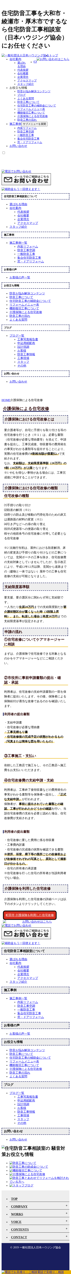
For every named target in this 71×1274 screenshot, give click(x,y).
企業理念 (22, 77)
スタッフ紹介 (25, 84)
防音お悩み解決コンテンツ (33, 91)
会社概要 (22, 73)
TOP (14, 1198)
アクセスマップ (27, 80)
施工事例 (15, 123)
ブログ (21, 94)
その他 (21, 365)
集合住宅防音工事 (28, 138)
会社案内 (15, 59)
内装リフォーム (27, 128)
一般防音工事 (25, 135)
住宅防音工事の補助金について (36, 105)
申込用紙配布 (26, 343)
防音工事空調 (25, 131)
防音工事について (28, 102)
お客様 (21, 350)
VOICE (16, 1222)
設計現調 (23, 346)
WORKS (17, 1214)
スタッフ (23, 361)
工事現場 (23, 358)
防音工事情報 (26, 354)
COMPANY (19, 1206)
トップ (53, 55)
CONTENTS (20, 1229)
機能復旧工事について (31, 112)
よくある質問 (25, 98)
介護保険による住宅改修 (32, 116)
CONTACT (19, 1237)
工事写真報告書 (27, 339)
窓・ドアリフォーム (29, 142)
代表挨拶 (22, 69)
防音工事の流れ (27, 119)
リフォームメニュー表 (31, 109)
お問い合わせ (18, 145)
